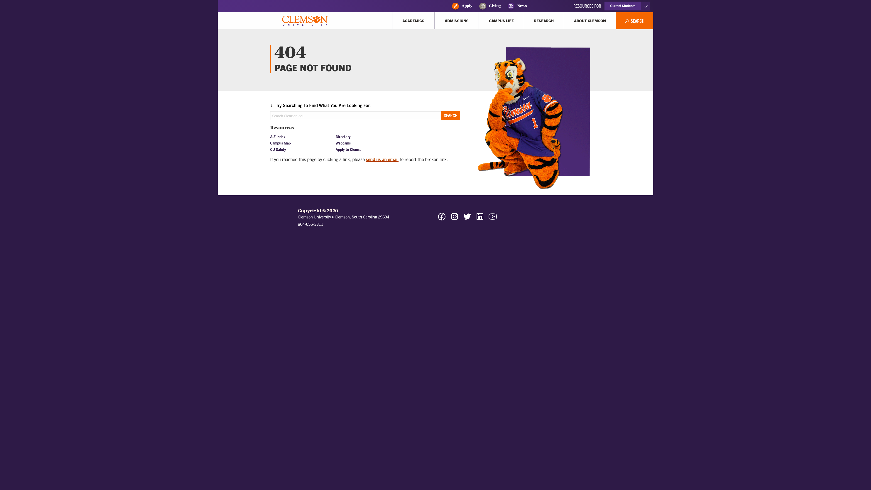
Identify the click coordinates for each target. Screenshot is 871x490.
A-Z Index (277, 136)
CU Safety (278, 149)
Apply (466, 5)
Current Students (622, 5)
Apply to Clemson (350, 149)
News (522, 5)
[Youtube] (493, 218)
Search (451, 115)
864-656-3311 (310, 224)
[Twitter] (467, 218)
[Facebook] (442, 218)
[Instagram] (455, 218)
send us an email (382, 159)
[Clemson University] (305, 21)
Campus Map (280, 143)
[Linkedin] (480, 218)
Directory (343, 136)
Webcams (343, 143)
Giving (494, 5)
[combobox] (365, 111)
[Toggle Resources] (645, 6)
